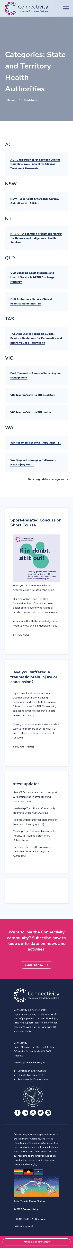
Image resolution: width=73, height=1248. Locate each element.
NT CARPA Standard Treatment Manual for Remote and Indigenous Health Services (36, 238)
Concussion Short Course (32, 1071)
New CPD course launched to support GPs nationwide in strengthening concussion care (35, 797)
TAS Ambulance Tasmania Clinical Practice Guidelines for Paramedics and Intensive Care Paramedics (36, 338)
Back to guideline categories (46, 479)
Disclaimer (40, 1218)
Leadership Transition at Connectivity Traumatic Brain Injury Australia (34, 811)
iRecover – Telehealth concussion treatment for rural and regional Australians (32, 851)
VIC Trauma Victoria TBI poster (30, 412)
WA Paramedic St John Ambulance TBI (35, 442)
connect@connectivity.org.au (29, 1062)
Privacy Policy (22, 1218)
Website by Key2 (24, 1226)
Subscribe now (34, 965)
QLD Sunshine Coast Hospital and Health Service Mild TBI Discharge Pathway (32, 277)
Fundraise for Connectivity (33, 1079)
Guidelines (30, 100)
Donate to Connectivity (31, 1075)
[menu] (65, 8)
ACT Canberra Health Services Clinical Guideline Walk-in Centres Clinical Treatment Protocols (35, 164)
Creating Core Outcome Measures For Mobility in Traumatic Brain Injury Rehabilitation (35, 836)
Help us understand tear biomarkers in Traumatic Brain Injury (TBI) (35, 822)
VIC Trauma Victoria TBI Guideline (32, 395)
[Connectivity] (26, 8)
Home (11, 100)
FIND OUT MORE (23, 746)
